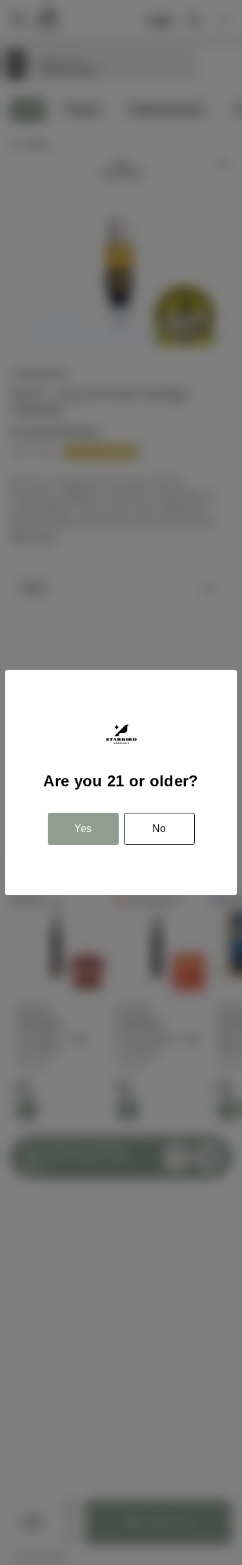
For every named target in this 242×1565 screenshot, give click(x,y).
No (159, 828)
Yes (83, 828)
